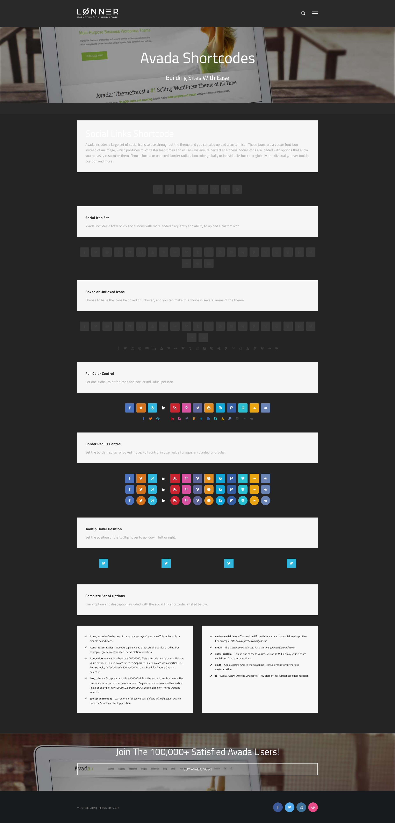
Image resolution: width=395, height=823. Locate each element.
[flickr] (175, 252)
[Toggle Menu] (314, 13)
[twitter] (169, 189)
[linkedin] (191, 189)
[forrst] (288, 252)
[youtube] (129, 252)
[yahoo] (265, 252)
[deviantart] (254, 252)
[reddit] (276, 252)
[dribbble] (180, 189)
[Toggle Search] (303, 13)
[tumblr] (225, 189)
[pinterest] (214, 189)
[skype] (231, 252)
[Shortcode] (197, 51)
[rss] (203, 189)
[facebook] (158, 189)
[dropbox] (310, 252)
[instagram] (107, 252)
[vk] (197, 263)
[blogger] (237, 189)
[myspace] (242, 252)
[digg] (209, 252)
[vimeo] (186, 252)
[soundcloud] (186, 263)
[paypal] (299, 252)
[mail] (209, 263)
